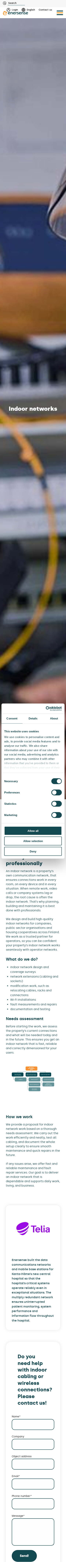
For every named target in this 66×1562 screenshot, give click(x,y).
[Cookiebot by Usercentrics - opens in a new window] (46, 708)
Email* (16, 1476)
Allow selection (33, 841)
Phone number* (22, 1496)
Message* (18, 1515)
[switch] (56, 792)
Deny (33, 851)
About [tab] (54, 718)
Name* (16, 1416)
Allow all (32, 830)
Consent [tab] (11, 718)
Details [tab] (33, 718)
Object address (22, 1456)
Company (18, 1436)
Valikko (60, 12)
